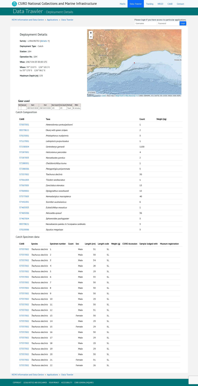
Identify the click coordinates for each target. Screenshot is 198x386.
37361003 (24, 179)
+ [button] (91, 33)
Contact (180, 3)
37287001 (24, 152)
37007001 (24, 124)
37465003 (24, 207)
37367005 (24, 185)
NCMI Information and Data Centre (28, 19)
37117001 (24, 141)
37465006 (24, 213)
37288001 (24, 163)
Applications (52, 19)
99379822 (24, 130)
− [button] (91, 37)
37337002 (24, 174)
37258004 (24, 146)
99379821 (24, 224)
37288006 (24, 168)
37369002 (24, 190)
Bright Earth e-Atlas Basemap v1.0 (127, 95)
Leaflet (103, 95)
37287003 (24, 157)
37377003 (24, 196)
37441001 (24, 202)
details (44, 40)
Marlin (122, 3)
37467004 (24, 218)
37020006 (24, 229)
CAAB (170, 3)
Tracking (149, 3)
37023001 (24, 135)
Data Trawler (136, 3)
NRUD (160, 3)
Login (183, 23)
